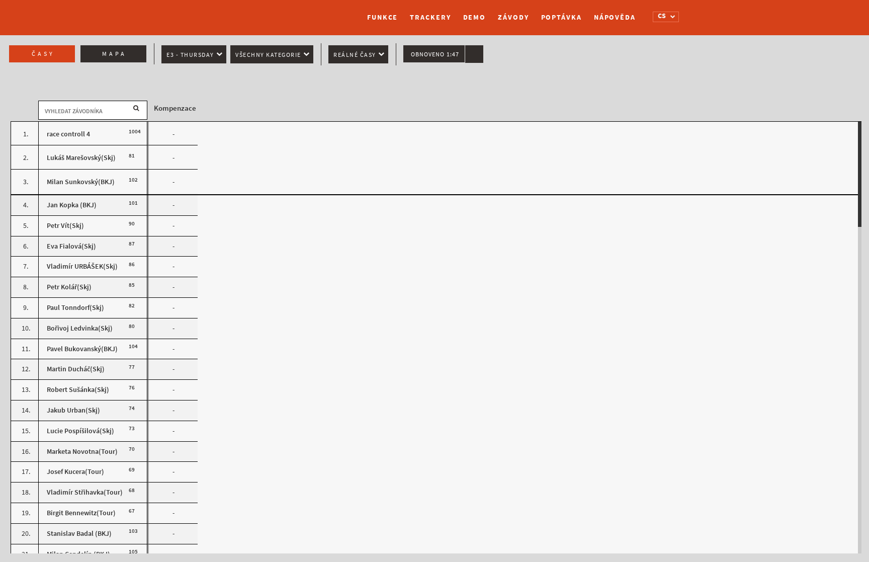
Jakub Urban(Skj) (73, 410)
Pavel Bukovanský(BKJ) (82, 349)
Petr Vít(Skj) (65, 225)
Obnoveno (435, 54)
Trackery (430, 17)
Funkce (382, 17)
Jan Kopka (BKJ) (72, 205)
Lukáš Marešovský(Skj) (81, 158)
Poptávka (561, 17)
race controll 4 (68, 134)
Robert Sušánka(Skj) (78, 389)
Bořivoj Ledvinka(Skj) (80, 328)
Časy (43, 54)
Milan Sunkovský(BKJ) (81, 182)
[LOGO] (236, 12)
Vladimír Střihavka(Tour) (85, 492)
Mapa (114, 54)
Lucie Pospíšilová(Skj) (80, 431)
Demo (474, 17)
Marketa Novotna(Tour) (82, 451)
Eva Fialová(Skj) (71, 246)
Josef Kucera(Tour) (75, 471)
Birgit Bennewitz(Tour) (81, 513)
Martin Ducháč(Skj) (76, 369)
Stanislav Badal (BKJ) (79, 533)
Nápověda (615, 17)
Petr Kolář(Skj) (69, 287)
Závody (513, 17)
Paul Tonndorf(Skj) (75, 307)
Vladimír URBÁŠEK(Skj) (82, 266)
